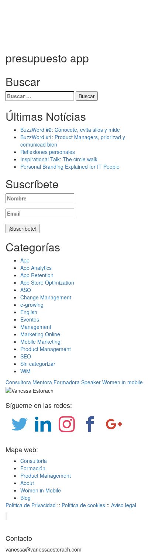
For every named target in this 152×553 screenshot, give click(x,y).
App (25, 260)
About (27, 483)
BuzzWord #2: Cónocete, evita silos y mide (70, 129)
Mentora (42, 382)
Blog (25, 497)
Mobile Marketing (40, 341)
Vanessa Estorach (32, 27)
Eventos (29, 319)
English (28, 312)
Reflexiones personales (47, 151)
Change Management (45, 297)
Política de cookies (83, 505)
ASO (25, 289)
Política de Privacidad (31, 505)
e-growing (32, 304)
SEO (25, 356)
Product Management (45, 349)
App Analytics (36, 267)
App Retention (36, 275)
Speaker (91, 382)
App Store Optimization (47, 282)
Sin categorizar (37, 363)
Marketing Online (40, 334)
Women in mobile (122, 382)
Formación (32, 468)
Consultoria (33, 460)
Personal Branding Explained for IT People (70, 166)
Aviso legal (123, 505)
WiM (25, 371)
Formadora (66, 382)
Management (35, 326)
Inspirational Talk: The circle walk (58, 159)
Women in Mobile (40, 490)
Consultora (18, 382)
